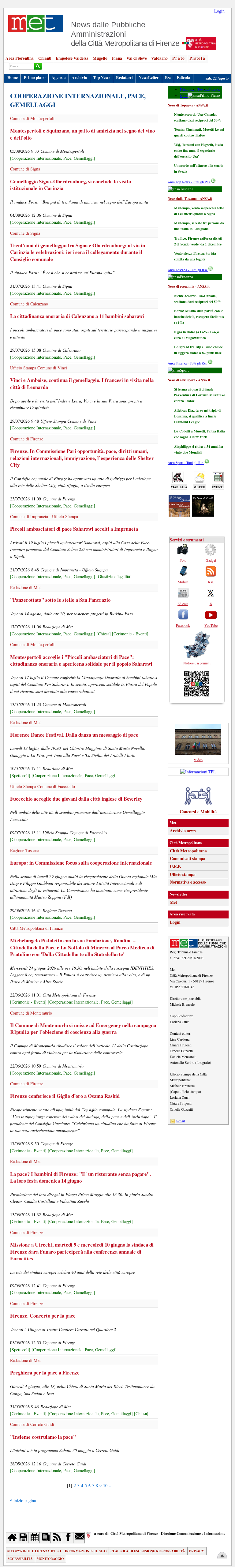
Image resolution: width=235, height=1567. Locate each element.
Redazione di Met (25, 587)
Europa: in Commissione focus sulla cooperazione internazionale (81, 862)
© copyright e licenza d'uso (34, 1551)
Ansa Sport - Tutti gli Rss (186, 462)
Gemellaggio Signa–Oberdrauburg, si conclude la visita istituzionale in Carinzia (70, 185)
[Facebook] (67, 1537)
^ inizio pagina (23, 1500)
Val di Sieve (136, 58)
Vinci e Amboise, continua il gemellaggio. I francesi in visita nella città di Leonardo (82, 383)
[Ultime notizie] (34, 1537)
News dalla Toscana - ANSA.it (190, 198)
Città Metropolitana (188, 851)
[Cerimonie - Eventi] (130, 634)
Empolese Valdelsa (72, 58)
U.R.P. (175, 866)
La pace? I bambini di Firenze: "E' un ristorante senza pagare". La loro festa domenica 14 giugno (80, 1177)
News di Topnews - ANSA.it (188, 105)
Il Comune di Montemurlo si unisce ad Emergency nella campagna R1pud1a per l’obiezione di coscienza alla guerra (83, 1028)
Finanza (214, 89)
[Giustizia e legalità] (114, 576)
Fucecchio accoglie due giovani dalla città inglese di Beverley (76, 798)
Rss (168, 77)
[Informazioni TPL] (198, 772)
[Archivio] (22, 1537)
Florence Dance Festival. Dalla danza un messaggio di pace (74, 735)
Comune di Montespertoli (32, 118)
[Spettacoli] (20, 775)
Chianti (44, 58)
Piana (117, 58)
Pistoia (197, 58)
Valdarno (159, 58)
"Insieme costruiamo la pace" (43, 1437)
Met (173, 902)
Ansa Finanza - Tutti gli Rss (187, 363)
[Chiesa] (103, 634)
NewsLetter (149, 77)
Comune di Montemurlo (31, 1013)
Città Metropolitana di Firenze (36, 928)
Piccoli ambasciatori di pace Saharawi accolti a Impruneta (74, 529)
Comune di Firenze (26, 439)
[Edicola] (45, 1537)
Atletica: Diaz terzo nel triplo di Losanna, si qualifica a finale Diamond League (197, 416)
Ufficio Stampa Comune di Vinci (38, 368)
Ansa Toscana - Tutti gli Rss (188, 269)
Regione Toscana (24, 850)
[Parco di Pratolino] (203, 514)
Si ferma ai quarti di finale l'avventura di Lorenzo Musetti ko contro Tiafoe (199, 395)
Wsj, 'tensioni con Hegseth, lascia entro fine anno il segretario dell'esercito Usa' (198, 150)
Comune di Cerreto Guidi (32, 1424)
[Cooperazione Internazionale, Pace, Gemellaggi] (52, 158)
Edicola (183, 77)
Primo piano (35, 77)
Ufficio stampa (183, 874)
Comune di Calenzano (29, 304)
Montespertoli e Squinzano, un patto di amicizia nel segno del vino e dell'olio (82, 134)
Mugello (100, 58)
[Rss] (56, 1537)
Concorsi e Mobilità (198, 811)
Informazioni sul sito (85, 1551)
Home (12, 77)
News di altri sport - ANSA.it (189, 380)
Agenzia (58, 77)
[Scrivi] (79, 1537)
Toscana (203, 89)
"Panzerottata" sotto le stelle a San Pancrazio (60, 600)
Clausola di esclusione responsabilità (147, 1551)
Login (219, 11)
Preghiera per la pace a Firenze (45, 1372)
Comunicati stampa (187, 858)
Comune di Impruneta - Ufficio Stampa (44, 516)
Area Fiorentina (20, 58)
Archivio (79, 77)
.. (110, 1485)
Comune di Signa (25, 169)
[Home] (11, 1537)
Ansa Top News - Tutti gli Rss (189, 182)
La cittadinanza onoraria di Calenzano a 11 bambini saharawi (77, 316)
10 (105, 1485)
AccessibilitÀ (20, 1558)
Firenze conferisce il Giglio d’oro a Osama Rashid (65, 1096)
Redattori (124, 77)
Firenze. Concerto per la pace (43, 1315)
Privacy (196, 1551)
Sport (184, 95)
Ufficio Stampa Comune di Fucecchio (42, 786)
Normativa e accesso (188, 882)
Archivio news (183, 831)
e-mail (180, 1121)
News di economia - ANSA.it (189, 286)
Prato (178, 58)
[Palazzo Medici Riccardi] (179, 514)
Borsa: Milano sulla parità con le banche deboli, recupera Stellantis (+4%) (199, 316)
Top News (101, 77)
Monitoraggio (50, 1558)
